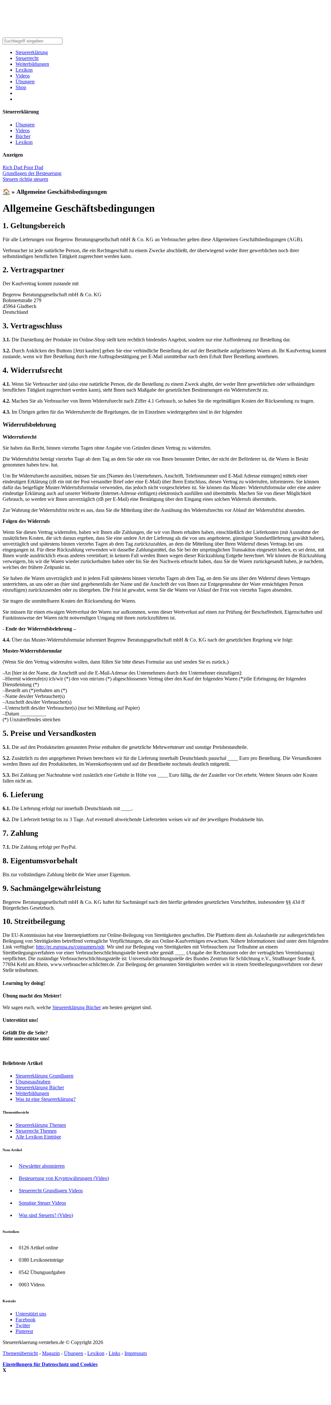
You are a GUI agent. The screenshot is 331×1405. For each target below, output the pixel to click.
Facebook (26, 1319)
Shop (21, 87)
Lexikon (24, 70)
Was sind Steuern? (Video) (46, 1215)
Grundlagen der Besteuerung (32, 173)
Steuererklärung (32, 52)
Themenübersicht (20, 1353)
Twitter (23, 1325)
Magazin (51, 1353)
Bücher (23, 136)
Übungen (25, 81)
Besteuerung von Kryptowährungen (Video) (64, 1178)
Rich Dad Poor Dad (23, 167)
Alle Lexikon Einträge (38, 1136)
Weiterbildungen (32, 64)
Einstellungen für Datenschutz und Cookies (50, 1364)
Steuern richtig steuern (25, 179)
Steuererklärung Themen (41, 1125)
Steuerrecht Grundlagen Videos (51, 1190)
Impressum (135, 1353)
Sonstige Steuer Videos (42, 1203)
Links (114, 1353)
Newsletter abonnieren (42, 1166)
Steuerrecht (27, 58)
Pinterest (24, 1331)
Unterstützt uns (31, 1313)
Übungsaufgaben (33, 1081)
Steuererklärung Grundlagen (44, 1076)
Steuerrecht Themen (36, 1131)
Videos (23, 75)
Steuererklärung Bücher (76, 1007)
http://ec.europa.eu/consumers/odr (70, 947)
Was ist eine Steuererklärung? (46, 1099)
